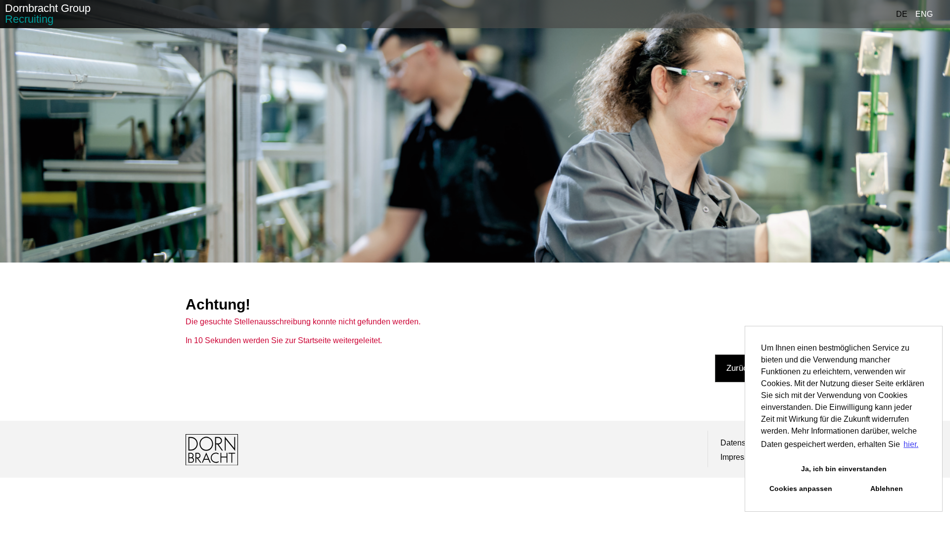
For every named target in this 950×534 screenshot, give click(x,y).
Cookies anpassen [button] (800, 488)
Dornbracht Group (48, 13)
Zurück (739, 368)
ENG (924, 14)
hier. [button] (910, 444)
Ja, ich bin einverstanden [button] (844, 469)
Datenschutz (742, 443)
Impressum (739, 457)
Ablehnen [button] (886, 488)
